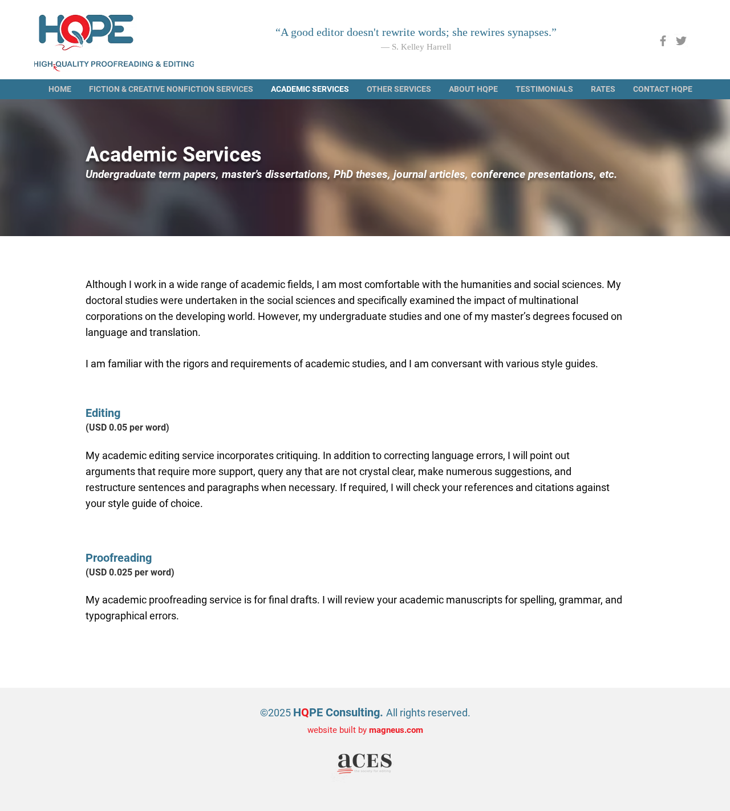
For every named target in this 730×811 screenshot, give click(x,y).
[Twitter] (681, 41)
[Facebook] (663, 41)
